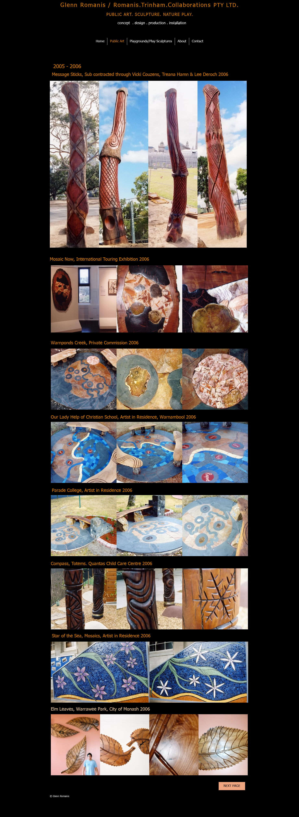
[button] (74, 164)
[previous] (58, 167)
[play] (238, 244)
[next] (238, 167)
